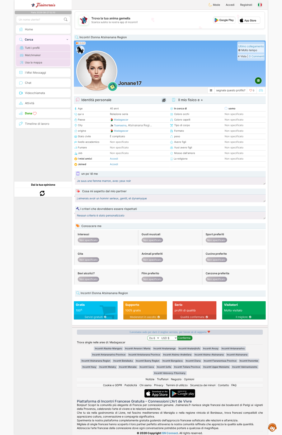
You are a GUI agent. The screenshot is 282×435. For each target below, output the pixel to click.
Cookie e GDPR (112, 385)
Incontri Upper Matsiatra (216, 366)
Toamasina (120, 125)
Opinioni (189, 379)
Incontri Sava (147, 366)
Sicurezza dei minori (202, 385)
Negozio (176, 379)
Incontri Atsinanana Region (96, 360)
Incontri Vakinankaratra (244, 366)
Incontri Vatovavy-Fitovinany (170, 373)
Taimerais (45, 5)
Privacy (158, 385)
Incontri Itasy (89, 366)
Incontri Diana (193, 360)
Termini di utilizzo (177, 385)
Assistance (272, 427)
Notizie (150, 379)
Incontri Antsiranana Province (144, 354)
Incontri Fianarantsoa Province (220, 360)
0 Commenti (256, 56)
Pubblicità (131, 385)
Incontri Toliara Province (187, 366)
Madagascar (121, 119)
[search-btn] (65, 19)
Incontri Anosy (211, 348)
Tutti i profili (32, 47)
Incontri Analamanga (164, 348)
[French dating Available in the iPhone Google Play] (182, 391)
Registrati (246, 4)
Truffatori (162, 379)
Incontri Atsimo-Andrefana (177, 354)
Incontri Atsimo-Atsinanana (209, 354)
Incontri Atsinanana (237, 354)
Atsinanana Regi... (140, 125)
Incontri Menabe (128, 366)
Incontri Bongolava (172, 360)
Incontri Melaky (107, 366)
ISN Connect (170, 433)
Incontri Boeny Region (147, 360)
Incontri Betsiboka (123, 360)
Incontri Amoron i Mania (137, 348)
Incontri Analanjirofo (189, 348)
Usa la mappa (33, 62)
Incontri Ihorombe (249, 360)
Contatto (223, 385)
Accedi (230, 4)
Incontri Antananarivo (233, 348)
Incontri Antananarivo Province (108, 354)
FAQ (234, 385)
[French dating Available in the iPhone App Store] (157, 391)
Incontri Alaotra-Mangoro (108, 348)
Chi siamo (145, 385)
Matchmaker (33, 55)
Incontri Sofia (164, 366)
